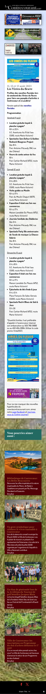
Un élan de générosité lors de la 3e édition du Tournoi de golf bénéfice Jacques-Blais (22, 592)
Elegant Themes (21, 688)
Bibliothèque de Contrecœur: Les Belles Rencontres (22, 479)
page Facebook (18, 412)
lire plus (10, 493)
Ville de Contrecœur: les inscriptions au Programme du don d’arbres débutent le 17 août (23, 644)
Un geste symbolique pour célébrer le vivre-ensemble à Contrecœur (22, 529)
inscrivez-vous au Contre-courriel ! (21, 413)
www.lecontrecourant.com (18, 409)
